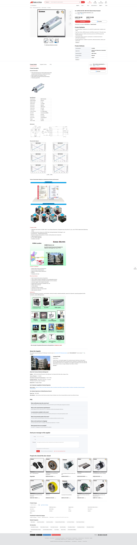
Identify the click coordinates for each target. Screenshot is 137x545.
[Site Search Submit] (83, 2)
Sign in (106, 2)
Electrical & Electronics (37, 7)
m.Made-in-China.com (71, 539)
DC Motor (49, 7)
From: (35, 436)
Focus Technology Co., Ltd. (61, 541)
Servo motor (90, 509)
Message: (34, 442)
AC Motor (50, 510)
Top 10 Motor (56, 529)
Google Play (39, 534)
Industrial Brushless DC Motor (36, 529)
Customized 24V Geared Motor (66, 494)
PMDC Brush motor (52, 507)
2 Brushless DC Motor (71, 527)
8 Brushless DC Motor (90, 527)
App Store (33, 534)
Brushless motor (32, 507)
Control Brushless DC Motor (47, 529)
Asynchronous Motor (40, 521)
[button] (79, 2)
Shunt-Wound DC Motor (80, 521)
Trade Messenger (47, 534)
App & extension (94, 5)
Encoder (69, 510)
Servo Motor (44, 387)
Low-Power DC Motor (70, 521)
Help (88, 5)
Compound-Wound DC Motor (60, 521)
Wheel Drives (48, 494)
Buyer (82, 5)
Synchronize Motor (66, 387)
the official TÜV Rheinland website (61, 352)
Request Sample (93, 24)
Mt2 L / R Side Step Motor (34, 473)
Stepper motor (70, 507)
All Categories (33, 5)
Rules (106, 5)
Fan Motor (71, 387)
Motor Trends (63, 529)
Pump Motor (76, 387)
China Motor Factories (34, 527)
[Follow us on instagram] (101, 534)
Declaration (79, 541)
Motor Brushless (63, 527)
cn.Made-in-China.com (78, 539)
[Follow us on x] (100, 534)
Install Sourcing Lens (56, 534)
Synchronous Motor (49, 521)
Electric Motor (44, 7)
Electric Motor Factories (44, 527)
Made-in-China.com (64, 539)
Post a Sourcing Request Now (59, 451)
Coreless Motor (32, 510)
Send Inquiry (82, 21)
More (31, 531)
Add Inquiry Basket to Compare (51, 45)
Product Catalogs (45, 504)
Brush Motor (60, 387)
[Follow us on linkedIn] (106, 534)
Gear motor (32, 509)
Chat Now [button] (100, 21)
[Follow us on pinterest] (104, 534)
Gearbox (89, 510)
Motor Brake (51, 509)
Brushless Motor (50, 387)
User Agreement (74, 541)
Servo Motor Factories (54, 527)
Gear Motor (55, 387)
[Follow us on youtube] (103, 534)
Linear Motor (79, 473)
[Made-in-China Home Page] (36, 2)
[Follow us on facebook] (98, 534)
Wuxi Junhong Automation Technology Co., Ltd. (85, 12)
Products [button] (47, 2)
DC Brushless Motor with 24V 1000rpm (99, 473)
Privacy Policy (85, 541)
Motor (37, 387)
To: (35, 439)
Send (38, 451)
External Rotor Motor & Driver (92, 507)
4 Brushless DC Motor (80, 527)
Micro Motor (33, 521)
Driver (69, 509)
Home (31, 7)
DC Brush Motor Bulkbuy (72, 529)
